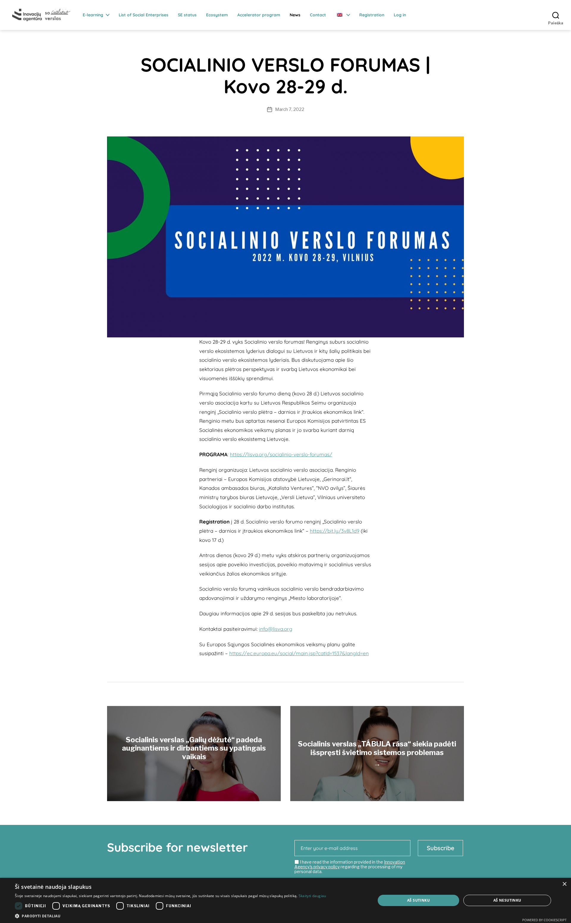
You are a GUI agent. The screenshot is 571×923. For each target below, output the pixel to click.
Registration (371, 15)
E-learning (93, 15)
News (295, 15)
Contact (318, 15)
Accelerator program (258, 15)
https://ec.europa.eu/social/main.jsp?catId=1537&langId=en (299, 653)
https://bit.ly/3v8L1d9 (334, 531)
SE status (187, 15)
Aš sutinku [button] (418, 900)
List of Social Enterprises (143, 15)
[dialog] (285, 900)
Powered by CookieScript (544, 920)
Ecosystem (217, 15)
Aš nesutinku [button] (507, 900)
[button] (170, 916)
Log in (400, 15)
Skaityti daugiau (312, 895)
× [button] (564, 884)
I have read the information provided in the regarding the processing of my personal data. (349, 866)
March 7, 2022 (289, 109)
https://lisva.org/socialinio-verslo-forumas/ (281, 454)
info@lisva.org (275, 629)
